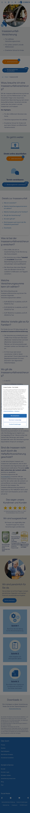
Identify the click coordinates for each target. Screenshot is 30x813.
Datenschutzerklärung (8, 411)
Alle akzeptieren (15, 415)
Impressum (17, 411)
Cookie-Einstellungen (15, 424)
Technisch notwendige (15, 420)
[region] (15, 406)
